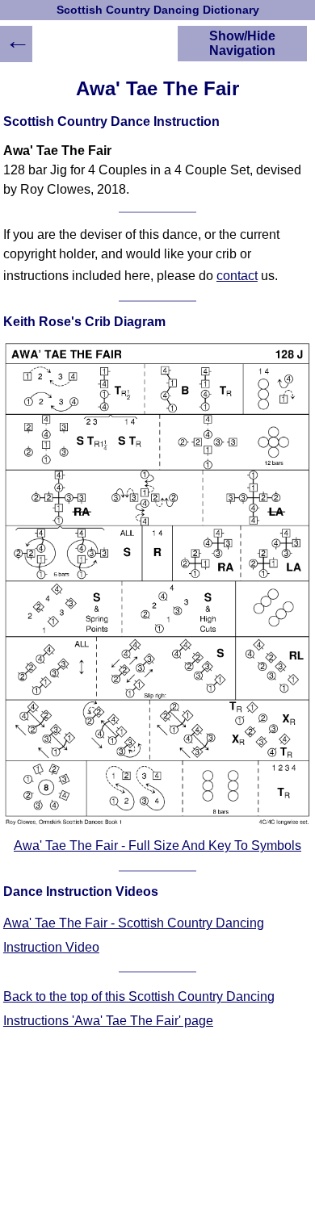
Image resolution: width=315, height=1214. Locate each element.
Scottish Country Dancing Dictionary (158, 10)
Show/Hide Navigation (242, 43)
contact (237, 276)
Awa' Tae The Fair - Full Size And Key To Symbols (157, 845)
